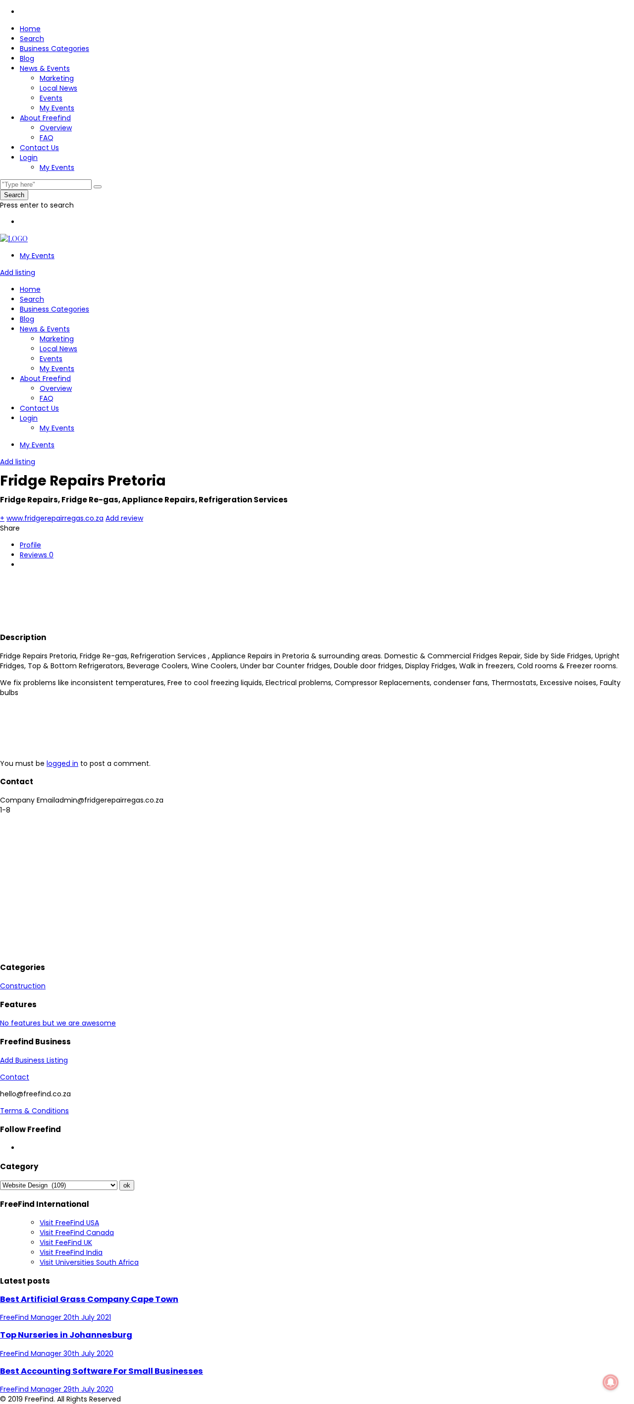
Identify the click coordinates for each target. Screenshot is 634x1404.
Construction (23, 986)
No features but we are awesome (58, 1023)
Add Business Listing (34, 1060)
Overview (56, 128)
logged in (62, 763)
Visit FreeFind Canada (77, 1233)
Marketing (57, 78)
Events (51, 98)
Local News (58, 88)
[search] (98, 186)
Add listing (17, 272)
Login (29, 157)
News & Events (45, 68)
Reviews (36, 555)
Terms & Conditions (34, 1111)
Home (30, 29)
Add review (124, 518)
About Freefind (45, 118)
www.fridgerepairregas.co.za (55, 518)
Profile (30, 545)
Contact (14, 1077)
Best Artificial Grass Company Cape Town (89, 1299)
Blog (27, 58)
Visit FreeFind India (71, 1252)
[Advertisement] (180, 599)
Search (32, 39)
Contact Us (39, 148)
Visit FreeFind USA (69, 1223)
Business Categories (54, 49)
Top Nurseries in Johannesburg (66, 1335)
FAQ (46, 138)
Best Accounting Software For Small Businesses (101, 1371)
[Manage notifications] (611, 1382)
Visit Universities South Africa (89, 1262)
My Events (57, 108)
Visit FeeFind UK (66, 1242)
